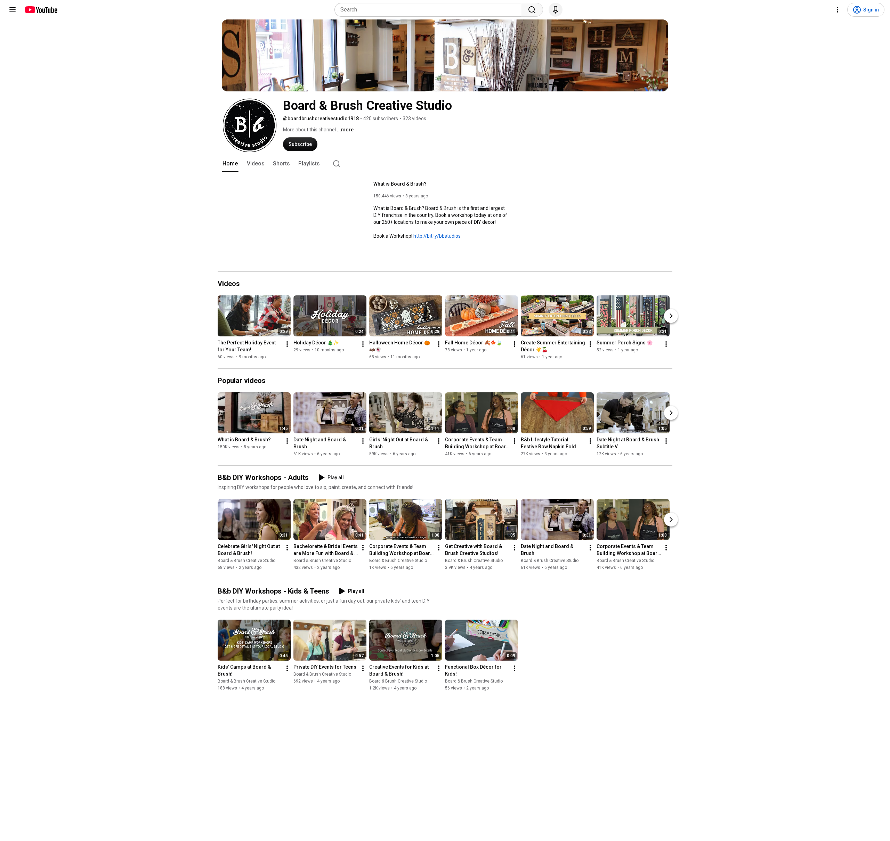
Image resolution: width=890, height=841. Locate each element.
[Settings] (837, 10)
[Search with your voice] (556, 10)
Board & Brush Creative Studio (246, 560)
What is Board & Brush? (400, 184)
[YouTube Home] (40, 9)
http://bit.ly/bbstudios (437, 236)
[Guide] (12, 10)
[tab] (230, 163)
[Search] (532, 10)
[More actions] (287, 344)
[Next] (671, 316)
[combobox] (429, 10)
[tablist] (445, 163)
